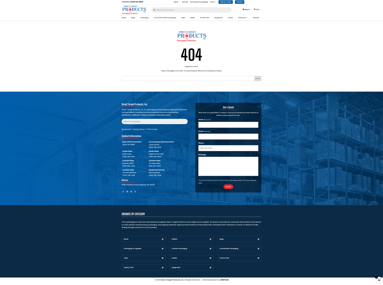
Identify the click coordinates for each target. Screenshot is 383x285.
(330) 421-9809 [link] (136, 2)
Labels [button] (174, 258)
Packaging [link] (144, 18)
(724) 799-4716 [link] (128, 175)
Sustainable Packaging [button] (229, 248)
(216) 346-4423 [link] (128, 166)
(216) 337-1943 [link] (155, 166)
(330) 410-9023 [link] (128, 156)
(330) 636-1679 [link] (155, 147)
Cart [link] (257, 9)
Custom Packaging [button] (179, 248)
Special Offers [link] (225, 2)
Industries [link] (242, 18)
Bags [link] (133, 18)
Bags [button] (222, 239)
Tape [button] (126, 258)
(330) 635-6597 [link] (155, 156)
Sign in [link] (247, 9)
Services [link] (185, 2)
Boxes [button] (126, 239)
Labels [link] (192, 18)
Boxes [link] (124, 18)
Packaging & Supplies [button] (132, 248)
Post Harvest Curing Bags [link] (199, 2)
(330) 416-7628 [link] (155, 175)
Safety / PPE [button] (128, 267)
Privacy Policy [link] (138, 129)
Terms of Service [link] (250, 180)
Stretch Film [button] (224, 258)
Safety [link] (230, 18)
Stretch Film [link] (204, 18)
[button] (123, 191)
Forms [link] (212, 2)
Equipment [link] (218, 18)
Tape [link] (183, 18)
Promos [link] (240, 2)
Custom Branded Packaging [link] (165, 18)
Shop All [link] (256, 18)
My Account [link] (126, 129)
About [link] (176, 2)
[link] (134, 14)
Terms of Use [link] (152, 129)
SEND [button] (228, 186)
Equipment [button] (176, 267)
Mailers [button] (174, 239)
